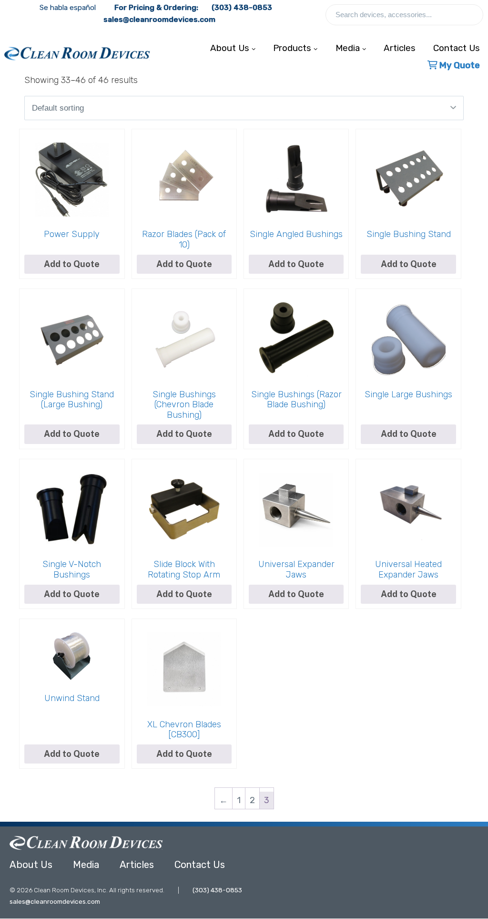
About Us (31, 864)
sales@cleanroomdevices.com (159, 19)
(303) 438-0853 (242, 7)
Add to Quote (296, 264)
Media (86, 864)
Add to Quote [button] (72, 264)
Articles (400, 46)
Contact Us (199, 864)
